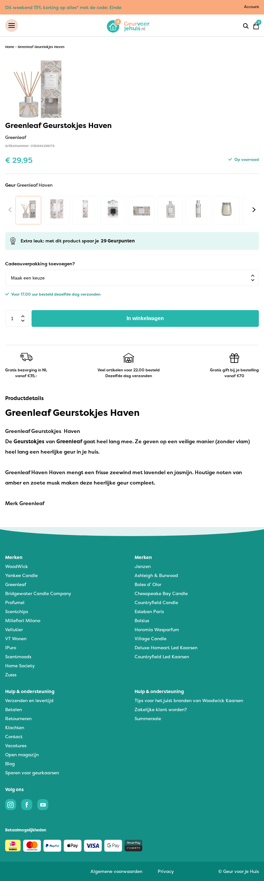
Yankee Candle (21, 575)
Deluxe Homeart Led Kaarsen (166, 647)
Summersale (148, 718)
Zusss (10, 674)
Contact (14, 736)
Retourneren (18, 718)
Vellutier (14, 629)
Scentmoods (18, 656)
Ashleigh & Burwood (156, 575)
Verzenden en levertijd (29, 700)
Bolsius (142, 620)
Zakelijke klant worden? (161, 709)
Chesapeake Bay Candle (161, 593)
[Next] (254, 210)
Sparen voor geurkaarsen (32, 772)
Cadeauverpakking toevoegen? (40, 263)
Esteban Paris (149, 611)
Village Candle (150, 638)
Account (251, 6)
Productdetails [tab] (24, 398)
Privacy (166, 871)
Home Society (20, 665)
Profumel (14, 602)
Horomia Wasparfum (157, 629)
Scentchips (16, 611)
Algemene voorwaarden (116, 871)
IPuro (10, 647)
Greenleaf (15, 584)
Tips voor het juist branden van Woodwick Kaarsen (189, 700)
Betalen (13, 709)
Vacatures (15, 745)
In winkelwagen (145, 318)
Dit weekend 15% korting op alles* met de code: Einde (63, 7)
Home (9, 47)
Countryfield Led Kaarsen (162, 656)
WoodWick (16, 566)
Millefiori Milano (22, 620)
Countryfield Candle (156, 602)
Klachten (14, 727)
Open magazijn (22, 754)
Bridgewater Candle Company (38, 593)
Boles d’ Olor (148, 584)
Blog (10, 763)
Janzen (143, 566)
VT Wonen (15, 638)
